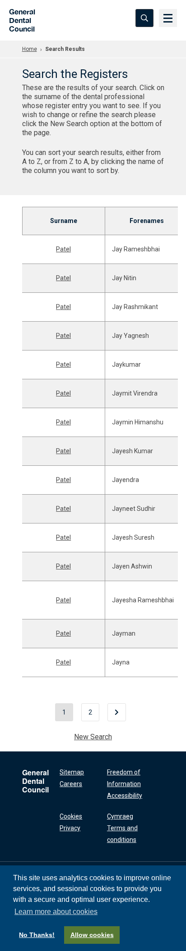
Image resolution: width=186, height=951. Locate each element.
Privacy (70, 828)
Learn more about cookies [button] (56, 911)
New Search (93, 737)
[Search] (144, 18)
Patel (63, 249)
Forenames (147, 220)
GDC (19, 18)
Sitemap (72, 772)
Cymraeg (120, 816)
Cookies (71, 816)
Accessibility (124, 795)
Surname (63, 220)
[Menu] (168, 18)
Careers (71, 783)
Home (29, 49)
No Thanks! (37, 934)
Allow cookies (92, 934)
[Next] (116, 712)
